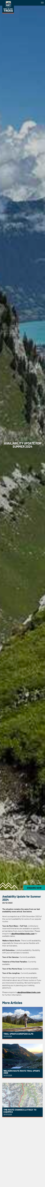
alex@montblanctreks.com (22, 933)
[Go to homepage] (8, 12)
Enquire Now (34, 887)
